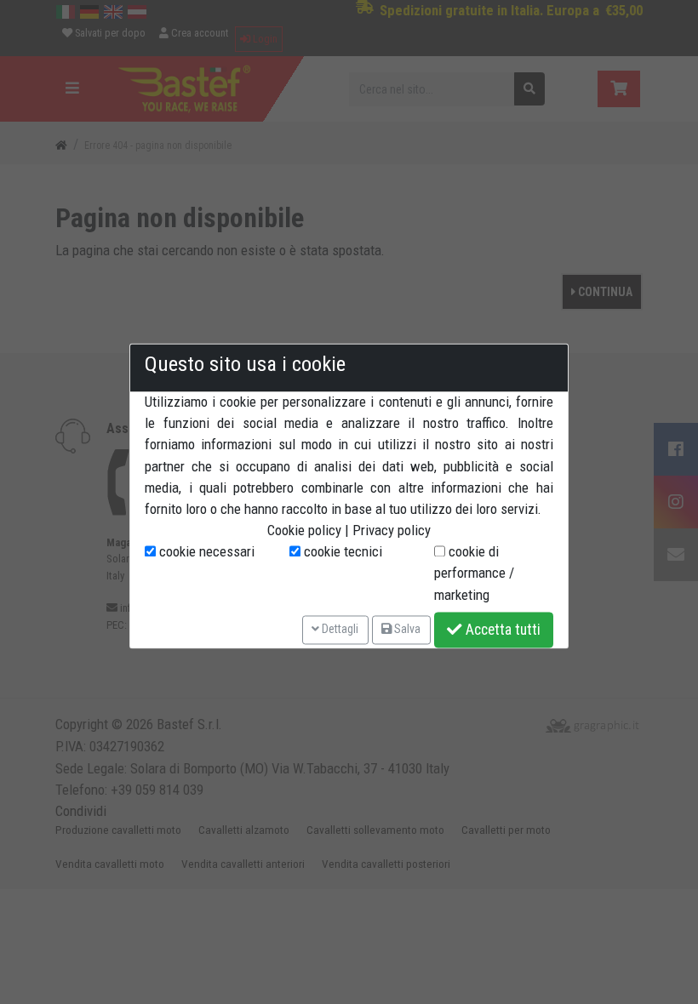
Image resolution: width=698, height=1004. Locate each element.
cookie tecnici (341, 552)
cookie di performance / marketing (474, 573)
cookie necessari (205, 552)
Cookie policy (304, 530)
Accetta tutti (501, 629)
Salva (406, 629)
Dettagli (338, 629)
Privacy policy (391, 530)
